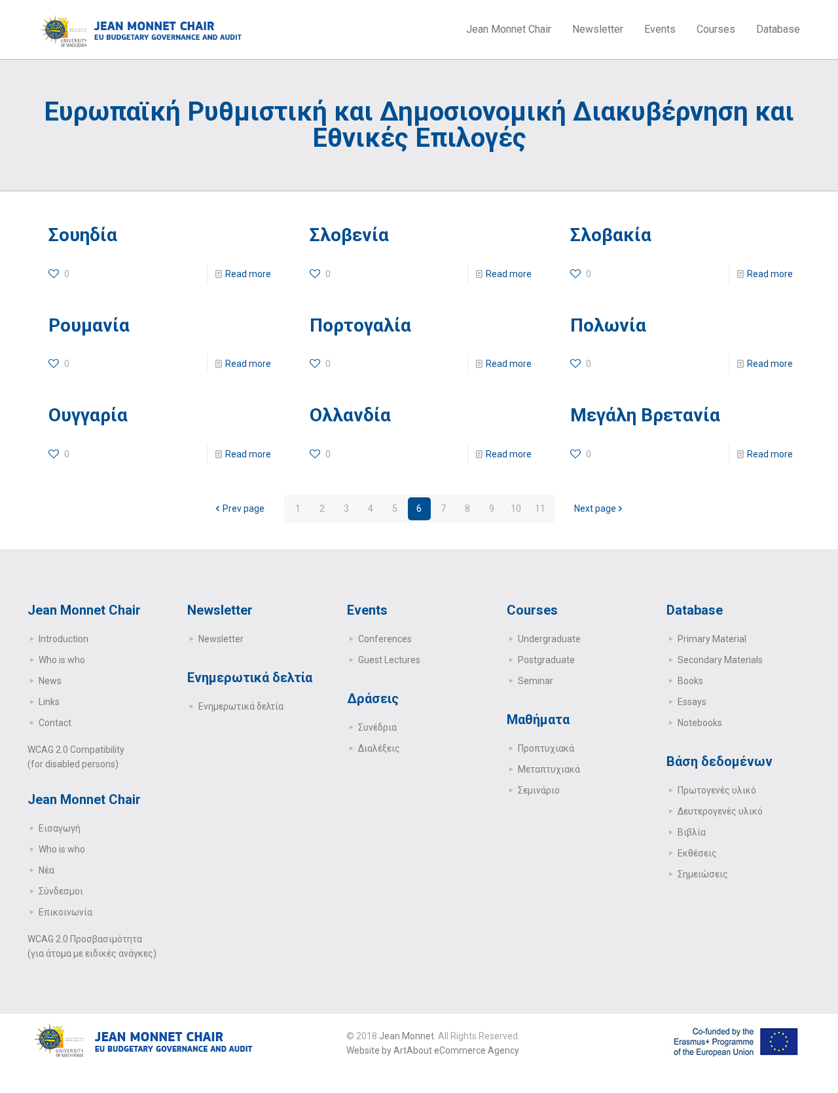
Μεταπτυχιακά (549, 769)
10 (516, 508)
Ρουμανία (89, 325)
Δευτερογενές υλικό (720, 811)
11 (540, 508)
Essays (692, 702)
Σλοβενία (349, 235)
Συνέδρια (377, 727)
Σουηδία (82, 235)
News (50, 681)
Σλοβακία (610, 235)
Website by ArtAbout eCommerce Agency (432, 1050)
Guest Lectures (389, 660)
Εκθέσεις (697, 853)
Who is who (62, 660)
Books (690, 681)
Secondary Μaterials (720, 660)
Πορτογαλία (360, 325)
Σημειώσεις (703, 874)
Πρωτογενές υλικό (717, 790)
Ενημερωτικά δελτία (240, 706)
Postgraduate (546, 660)
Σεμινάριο (539, 790)
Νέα (46, 870)
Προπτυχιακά (546, 748)
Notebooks (700, 723)
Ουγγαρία (88, 415)
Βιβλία (692, 832)
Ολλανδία (350, 415)
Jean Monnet (406, 1036)
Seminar (535, 681)
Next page (595, 508)
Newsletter (221, 639)
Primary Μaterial (712, 639)
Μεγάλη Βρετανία (645, 415)
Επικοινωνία (65, 912)
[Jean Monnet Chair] (141, 29)
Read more (248, 274)
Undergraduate (549, 639)
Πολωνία (608, 325)
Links (49, 702)
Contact (55, 723)
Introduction (63, 639)
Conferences (385, 639)
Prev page (243, 508)
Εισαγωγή (60, 828)
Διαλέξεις (379, 748)
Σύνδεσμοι (61, 891)
